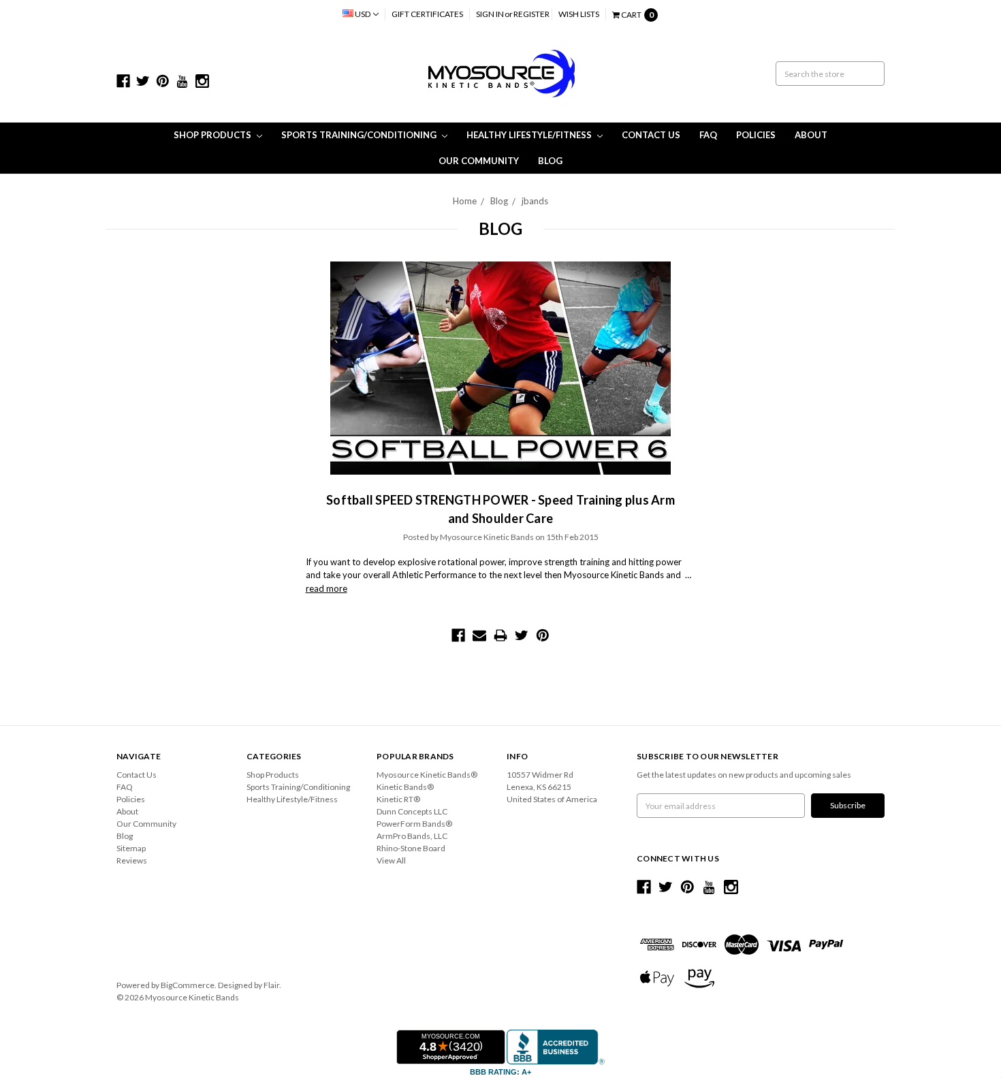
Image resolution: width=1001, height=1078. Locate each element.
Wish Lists (578, 14)
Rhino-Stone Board (411, 848)
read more (326, 588)
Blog (550, 160)
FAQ (708, 134)
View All (391, 860)
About (811, 134)
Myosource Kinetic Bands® (427, 775)
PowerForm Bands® (414, 824)
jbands (535, 200)
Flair (271, 985)
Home (465, 200)
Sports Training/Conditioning (360, 134)
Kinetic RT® (398, 799)
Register (531, 14)
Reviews (131, 860)
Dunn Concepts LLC (412, 811)
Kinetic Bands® (405, 787)
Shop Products (213, 134)
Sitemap (131, 848)
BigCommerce (187, 985)
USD (362, 14)
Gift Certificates (427, 14)
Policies (756, 134)
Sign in (490, 14)
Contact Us (651, 134)
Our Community (479, 160)
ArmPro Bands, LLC (412, 836)
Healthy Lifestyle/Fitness (530, 134)
